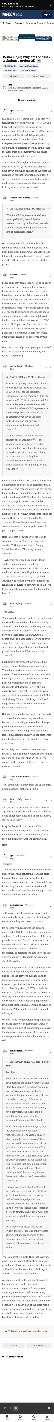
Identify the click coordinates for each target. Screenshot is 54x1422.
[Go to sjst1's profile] (4, 87)
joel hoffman (16, 366)
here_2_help (16, 603)
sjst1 (10, 84)
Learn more (6, 5)
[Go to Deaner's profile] (5, 275)
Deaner (13, 274)
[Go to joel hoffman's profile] (5, 367)
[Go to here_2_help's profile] (5, 604)
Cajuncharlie (16, 905)
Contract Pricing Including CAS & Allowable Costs (28, 89)
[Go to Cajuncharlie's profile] (5, 906)
